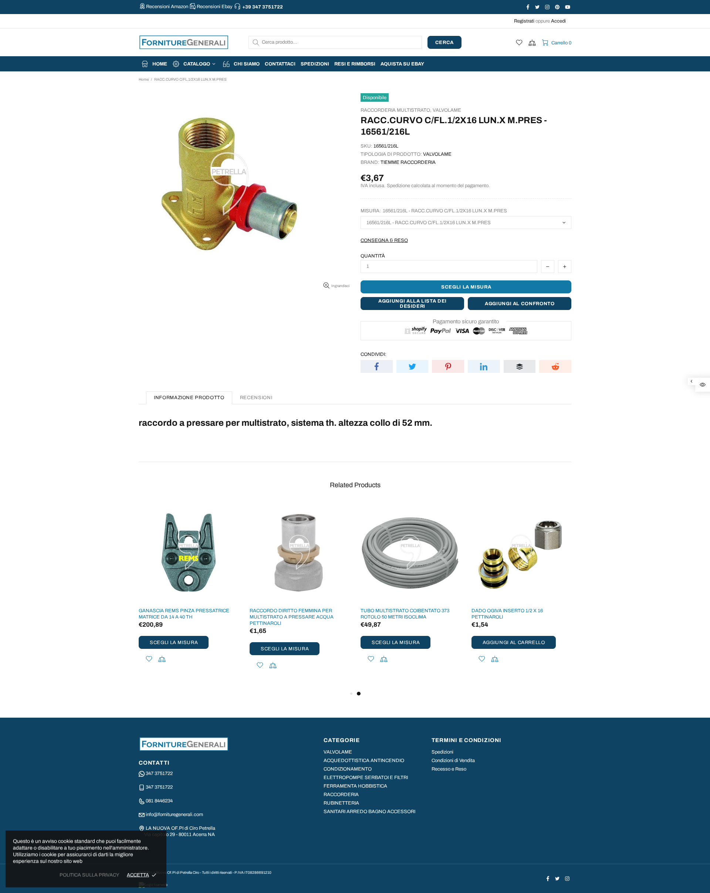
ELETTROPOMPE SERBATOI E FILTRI (366, 777)
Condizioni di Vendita (453, 760)
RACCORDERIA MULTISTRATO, (396, 110)
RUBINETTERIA (341, 803)
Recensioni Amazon (167, 6)
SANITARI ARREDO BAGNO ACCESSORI (369, 811)
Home (144, 79)
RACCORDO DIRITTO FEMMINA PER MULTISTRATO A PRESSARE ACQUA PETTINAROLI (292, 617)
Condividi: (373, 354)
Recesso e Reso (449, 769)
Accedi (558, 21)
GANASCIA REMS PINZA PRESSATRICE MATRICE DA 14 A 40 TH (184, 614)
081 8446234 (159, 800)
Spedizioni (442, 752)
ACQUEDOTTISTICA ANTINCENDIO (364, 760)
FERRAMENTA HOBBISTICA (355, 786)
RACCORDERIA (341, 794)
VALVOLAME (447, 110)
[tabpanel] (410, 592)
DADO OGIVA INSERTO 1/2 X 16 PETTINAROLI (507, 614)
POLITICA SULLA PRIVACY (89, 874)
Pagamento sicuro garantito (466, 321)
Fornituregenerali (184, 42)
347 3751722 (159, 773)
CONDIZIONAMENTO (348, 769)
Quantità (373, 256)
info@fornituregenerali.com (174, 814)
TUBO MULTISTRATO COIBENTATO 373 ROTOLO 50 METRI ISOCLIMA (405, 614)
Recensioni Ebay (215, 6)
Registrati (524, 21)
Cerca (444, 42)
